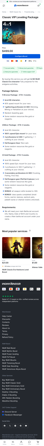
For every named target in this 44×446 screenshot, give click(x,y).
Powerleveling (29, 12)
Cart (38, 444)
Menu (13, 444)
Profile (21, 444)
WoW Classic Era (15, 12)
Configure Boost (21, 56)
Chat (29, 444)
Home (4, 444)
